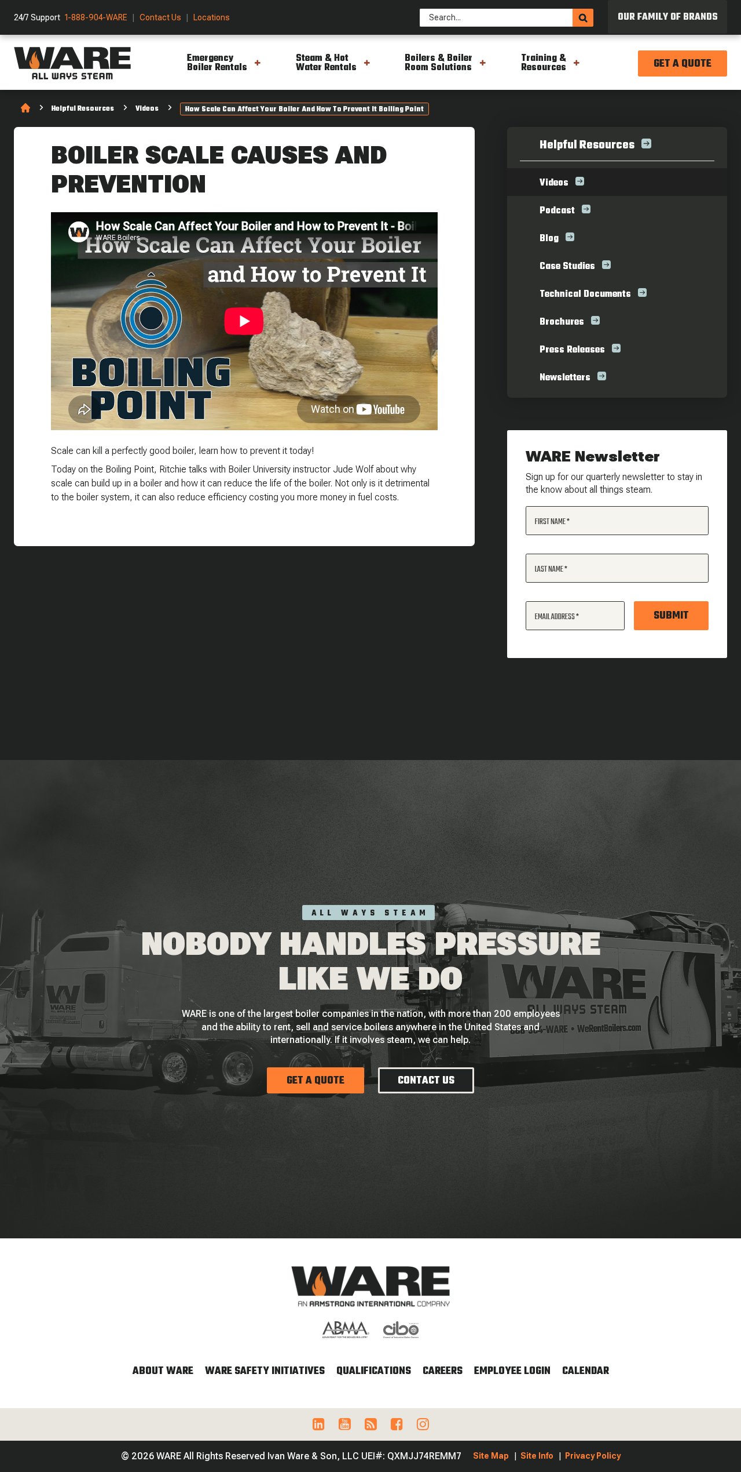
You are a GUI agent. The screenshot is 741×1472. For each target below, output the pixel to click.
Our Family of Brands (668, 17)
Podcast (557, 211)
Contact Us (160, 17)
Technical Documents (585, 294)
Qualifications (373, 1371)
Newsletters (565, 378)
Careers (443, 1371)
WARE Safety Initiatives (265, 1371)
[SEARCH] (583, 18)
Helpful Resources (83, 109)
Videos (147, 109)
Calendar (585, 1371)
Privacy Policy (593, 1455)
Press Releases (572, 350)
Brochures (562, 322)
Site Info (536, 1455)
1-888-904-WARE (96, 17)
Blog (549, 238)
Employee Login (512, 1371)
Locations (211, 17)
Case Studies (567, 266)
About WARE (163, 1371)
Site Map (491, 1455)
